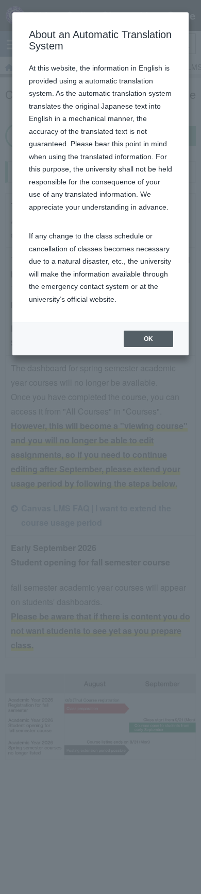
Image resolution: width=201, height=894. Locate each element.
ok (148, 338)
